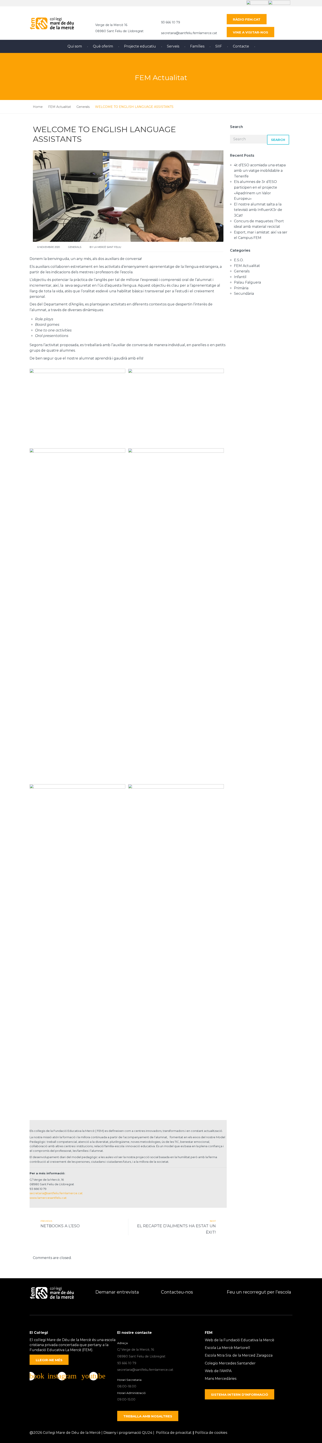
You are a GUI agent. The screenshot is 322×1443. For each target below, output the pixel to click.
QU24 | (149, 1433)
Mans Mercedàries (220, 1378)
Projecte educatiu (140, 46)
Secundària (244, 293)
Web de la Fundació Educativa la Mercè (239, 1340)
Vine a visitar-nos (250, 32)
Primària (241, 288)
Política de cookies (211, 1433)
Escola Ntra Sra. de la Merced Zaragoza (238, 1355)
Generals (74, 247)
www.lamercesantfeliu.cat (48, 1197)
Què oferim (103, 46)
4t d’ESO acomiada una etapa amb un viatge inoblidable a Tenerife (260, 170)
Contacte (241, 46)
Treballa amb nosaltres (147, 1416)
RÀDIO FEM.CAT (246, 19)
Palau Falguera (247, 282)
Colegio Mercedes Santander (230, 1363)
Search (278, 140)
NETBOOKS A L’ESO (60, 1226)
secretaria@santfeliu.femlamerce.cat (189, 33)
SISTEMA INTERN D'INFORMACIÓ (239, 1394)
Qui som (74, 46)
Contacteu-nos (177, 1292)
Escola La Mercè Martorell (227, 1348)
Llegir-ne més (49, 1360)
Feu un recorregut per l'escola (259, 1292)
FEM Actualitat (247, 266)
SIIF (218, 46)
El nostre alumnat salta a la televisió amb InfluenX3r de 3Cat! (258, 209)
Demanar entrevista (117, 1292)
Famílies (197, 46)
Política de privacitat (174, 1433)
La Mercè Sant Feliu (107, 247)
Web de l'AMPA (218, 1371)
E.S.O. (239, 260)
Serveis (173, 46)
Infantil (240, 277)
